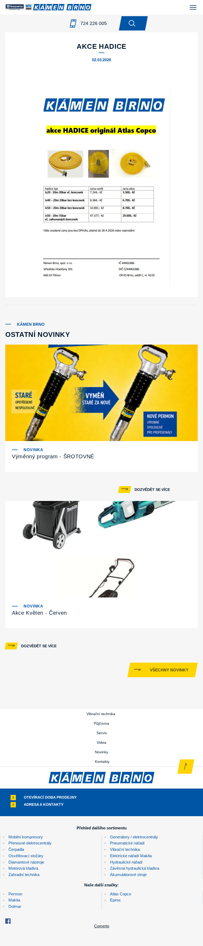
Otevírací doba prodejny (50, 797)
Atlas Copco (120, 894)
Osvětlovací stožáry (25, 855)
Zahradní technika (23, 874)
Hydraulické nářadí (126, 862)
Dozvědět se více (152, 489)
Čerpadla (16, 849)
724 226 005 (93, 23)
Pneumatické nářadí (127, 843)
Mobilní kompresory (25, 837)
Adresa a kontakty (43, 804)
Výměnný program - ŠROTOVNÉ (53, 456)
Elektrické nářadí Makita (131, 855)
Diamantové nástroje (26, 862)
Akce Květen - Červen (39, 613)
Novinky (101, 752)
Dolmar (14, 906)
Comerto (101, 926)
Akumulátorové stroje (128, 874)
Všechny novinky (169, 670)
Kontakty (102, 761)
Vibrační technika (100, 714)
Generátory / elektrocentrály (134, 837)
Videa (101, 742)
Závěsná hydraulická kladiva (134, 868)
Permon (15, 894)
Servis (101, 733)
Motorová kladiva (23, 868)
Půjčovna (101, 723)
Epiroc (115, 900)
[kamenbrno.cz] (101, 777)
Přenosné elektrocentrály (30, 843)
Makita (14, 900)
